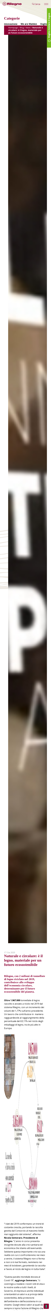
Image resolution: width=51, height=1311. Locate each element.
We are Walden (29, 23)
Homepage (13, 27)
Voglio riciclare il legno (48, 26)
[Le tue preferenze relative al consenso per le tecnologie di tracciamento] (46, 1306)
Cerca (37, 4)
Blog (22, 27)
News (28, 27)
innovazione (10, 23)
